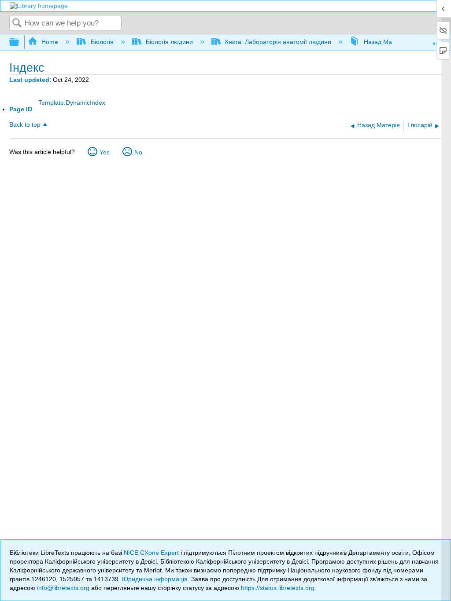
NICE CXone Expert (152, 552)
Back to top (25, 124)
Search (17, 23)
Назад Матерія (385, 41)
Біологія (102, 41)
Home (50, 41)
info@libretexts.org (63, 587)
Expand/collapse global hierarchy (20, 42)
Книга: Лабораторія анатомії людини (278, 41)
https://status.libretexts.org (277, 587)
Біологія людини (169, 41)
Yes (105, 152)
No (138, 152)
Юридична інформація (155, 579)
